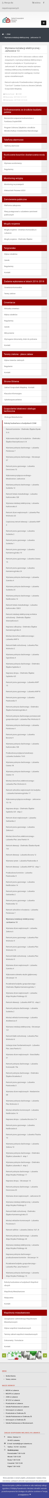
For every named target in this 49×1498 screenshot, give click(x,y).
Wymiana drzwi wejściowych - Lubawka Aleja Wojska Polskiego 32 (21, 994)
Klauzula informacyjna (13, 394)
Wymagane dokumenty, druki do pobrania (20, 339)
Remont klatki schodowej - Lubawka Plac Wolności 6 (22, 1037)
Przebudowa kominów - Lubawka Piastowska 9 (19, 874)
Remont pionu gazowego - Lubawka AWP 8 (23, 691)
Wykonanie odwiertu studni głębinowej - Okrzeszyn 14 (22, 976)
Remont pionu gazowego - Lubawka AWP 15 (22, 684)
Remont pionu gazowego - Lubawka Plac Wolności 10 (22, 948)
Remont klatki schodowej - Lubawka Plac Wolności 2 (22, 647)
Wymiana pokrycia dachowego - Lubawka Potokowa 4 (22, 727)
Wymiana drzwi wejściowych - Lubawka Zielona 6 (21, 930)
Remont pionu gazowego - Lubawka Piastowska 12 (20, 902)
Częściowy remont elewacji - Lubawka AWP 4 (23, 523)
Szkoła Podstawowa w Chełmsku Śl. (19, 1416)
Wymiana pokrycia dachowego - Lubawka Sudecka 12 (22, 486)
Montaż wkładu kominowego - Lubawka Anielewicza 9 (22, 1019)
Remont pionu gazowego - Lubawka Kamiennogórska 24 (20, 569)
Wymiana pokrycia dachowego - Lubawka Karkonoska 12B (22, 745)
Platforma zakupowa (12, 205)
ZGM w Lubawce (12, 1397)
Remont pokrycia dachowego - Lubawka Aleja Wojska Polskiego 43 (22, 1237)
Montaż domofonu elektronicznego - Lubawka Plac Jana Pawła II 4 (20, 838)
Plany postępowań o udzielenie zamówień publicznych (20, 213)
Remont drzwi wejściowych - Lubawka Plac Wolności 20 (23, 514)
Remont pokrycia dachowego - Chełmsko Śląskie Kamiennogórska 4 (22, 708)
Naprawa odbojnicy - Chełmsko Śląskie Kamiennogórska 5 (21, 628)
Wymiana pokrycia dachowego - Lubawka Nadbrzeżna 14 (22, 597)
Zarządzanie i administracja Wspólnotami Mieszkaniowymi (20, 1320)
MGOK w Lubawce (12, 1390)
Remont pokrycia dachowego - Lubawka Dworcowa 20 (22, 1188)
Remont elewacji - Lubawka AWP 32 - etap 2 (23, 1002)
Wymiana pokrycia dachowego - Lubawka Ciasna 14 (22, 773)
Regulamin (8, 366)
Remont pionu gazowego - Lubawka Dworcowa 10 (20, 467)
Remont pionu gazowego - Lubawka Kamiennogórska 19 (20, 551)
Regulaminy (8, 169)
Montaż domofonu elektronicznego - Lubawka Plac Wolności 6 (20, 782)
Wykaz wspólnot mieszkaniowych (17, 1328)
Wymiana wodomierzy (13, 163)
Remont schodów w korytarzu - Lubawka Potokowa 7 (22, 911)
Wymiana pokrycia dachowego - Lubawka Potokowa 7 (22, 449)
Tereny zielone (9, 294)
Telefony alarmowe (11, 146)
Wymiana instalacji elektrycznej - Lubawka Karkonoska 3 (22, 504)
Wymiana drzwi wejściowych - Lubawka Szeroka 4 (21, 967)
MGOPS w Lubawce (13, 1394)
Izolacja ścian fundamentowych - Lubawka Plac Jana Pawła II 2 (22, 1047)
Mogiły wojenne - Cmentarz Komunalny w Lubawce (20, 231)
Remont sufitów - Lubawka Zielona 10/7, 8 (22, 1230)
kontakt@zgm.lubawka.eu (22, 1444)
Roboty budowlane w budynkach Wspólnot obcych (21, 1283)
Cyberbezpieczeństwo (13, 400)
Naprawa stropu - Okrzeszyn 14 (18, 1181)
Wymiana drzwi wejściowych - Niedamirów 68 (22, 1093)
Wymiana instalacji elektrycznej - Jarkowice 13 (22, 37)
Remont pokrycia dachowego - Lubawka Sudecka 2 (22, 1010)
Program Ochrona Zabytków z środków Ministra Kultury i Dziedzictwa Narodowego (21, 129)
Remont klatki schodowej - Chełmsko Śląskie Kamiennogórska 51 (20, 1213)
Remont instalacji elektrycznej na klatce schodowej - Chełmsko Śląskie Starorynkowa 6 (21, 617)
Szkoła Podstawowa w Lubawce (17, 1407)
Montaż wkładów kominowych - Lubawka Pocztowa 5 (22, 1222)
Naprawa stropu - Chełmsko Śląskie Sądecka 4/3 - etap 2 (20, 810)
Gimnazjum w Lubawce (14, 1410)
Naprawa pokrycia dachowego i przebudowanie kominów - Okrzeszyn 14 (22, 1256)
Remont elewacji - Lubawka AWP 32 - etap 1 (23, 867)
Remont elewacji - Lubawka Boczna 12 (21, 855)
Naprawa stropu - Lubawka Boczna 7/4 (21, 1119)
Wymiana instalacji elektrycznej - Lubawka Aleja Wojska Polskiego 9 (22, 1203)
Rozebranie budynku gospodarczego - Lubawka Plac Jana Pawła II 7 (21, 1265)
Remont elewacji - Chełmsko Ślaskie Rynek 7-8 (23, 847)
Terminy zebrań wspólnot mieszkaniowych (21, 1334)
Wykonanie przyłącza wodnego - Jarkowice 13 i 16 (23, 801)
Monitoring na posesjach (14, 184)
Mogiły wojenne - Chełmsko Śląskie (18, 239)
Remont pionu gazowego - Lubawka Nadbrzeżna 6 (20, 1127)
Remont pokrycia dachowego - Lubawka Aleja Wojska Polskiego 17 (22, 1173)
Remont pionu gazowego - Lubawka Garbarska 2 (20, 893)
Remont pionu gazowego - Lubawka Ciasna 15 (23, 560)
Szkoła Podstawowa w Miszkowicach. (19, 1423)
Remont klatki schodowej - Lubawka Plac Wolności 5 (22, 957)
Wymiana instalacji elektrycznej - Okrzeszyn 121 (23, 1028)
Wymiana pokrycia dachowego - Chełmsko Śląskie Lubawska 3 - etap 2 (23, 1164)
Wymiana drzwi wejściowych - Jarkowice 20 (23, 1196)
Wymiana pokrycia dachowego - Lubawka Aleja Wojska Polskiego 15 (22, 1274)
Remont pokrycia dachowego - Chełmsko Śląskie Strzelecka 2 (22, 1074)
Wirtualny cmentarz (11, 308)
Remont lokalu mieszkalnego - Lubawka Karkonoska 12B (21, 495)
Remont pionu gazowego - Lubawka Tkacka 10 (23, 1136)
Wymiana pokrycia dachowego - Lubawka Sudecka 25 (22, 588)
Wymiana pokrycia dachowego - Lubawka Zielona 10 (22, 1145)
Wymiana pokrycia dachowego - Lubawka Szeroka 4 (22, 579)
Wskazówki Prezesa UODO (14, 190)
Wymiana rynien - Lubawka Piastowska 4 (22, 861)
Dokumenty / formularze (13, 1340)
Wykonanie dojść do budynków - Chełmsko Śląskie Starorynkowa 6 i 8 (23, 440)
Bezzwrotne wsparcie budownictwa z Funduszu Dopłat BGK (19, 119)
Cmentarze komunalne (13, 287)
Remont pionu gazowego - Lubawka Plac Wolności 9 (22, 939)
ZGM (8, 34)
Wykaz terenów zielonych (14, 360)
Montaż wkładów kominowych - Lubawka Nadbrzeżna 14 (22, 1111)
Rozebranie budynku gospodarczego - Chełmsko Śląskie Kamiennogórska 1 (21, 985)
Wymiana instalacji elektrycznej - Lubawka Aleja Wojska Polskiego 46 (22, 1246)
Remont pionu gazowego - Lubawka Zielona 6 (20, 828)
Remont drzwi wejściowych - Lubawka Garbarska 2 (21, 819)
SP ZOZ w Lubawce (13, 1400)
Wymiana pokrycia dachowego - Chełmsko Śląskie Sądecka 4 (23, 665)
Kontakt (7, 272)
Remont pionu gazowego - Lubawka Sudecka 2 (20, 532)
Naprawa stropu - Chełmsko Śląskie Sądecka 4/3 (20, 674)
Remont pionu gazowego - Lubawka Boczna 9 (20, 736)
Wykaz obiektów (10, 254)
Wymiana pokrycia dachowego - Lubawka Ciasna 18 (22, 764)
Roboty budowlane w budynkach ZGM (20, 423)
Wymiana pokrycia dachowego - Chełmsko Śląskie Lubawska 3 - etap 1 (23, 1154)
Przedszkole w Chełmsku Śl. (16, 1413)
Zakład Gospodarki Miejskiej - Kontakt (19, 387)
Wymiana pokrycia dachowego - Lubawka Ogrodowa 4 (22, 656)
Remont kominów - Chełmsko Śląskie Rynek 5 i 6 (23, 430)
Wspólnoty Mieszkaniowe (14, 1292)
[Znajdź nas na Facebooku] (44, 3)
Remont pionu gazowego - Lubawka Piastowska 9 (20, 699)
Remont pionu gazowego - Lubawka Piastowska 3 (20, 1084)
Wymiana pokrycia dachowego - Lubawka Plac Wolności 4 (22, 1102)
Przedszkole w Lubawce (14, 1403)
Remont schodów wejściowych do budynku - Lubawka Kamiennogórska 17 (23, 791)
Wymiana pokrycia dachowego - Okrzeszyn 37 (23, 458)
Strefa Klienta (11, 1376)
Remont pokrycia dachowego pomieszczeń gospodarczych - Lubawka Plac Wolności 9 (23, 717)
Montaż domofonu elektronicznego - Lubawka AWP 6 (20, 637)
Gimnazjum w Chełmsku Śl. (16, 1420)
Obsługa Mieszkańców (13, 417)
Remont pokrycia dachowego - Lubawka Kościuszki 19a (22, 1065)
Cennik (7, 260)
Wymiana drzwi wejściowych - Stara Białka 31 (22, 1056)
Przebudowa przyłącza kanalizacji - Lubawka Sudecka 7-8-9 (20, 754)
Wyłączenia (8, 1298)
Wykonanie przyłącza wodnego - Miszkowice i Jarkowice (19, 477)
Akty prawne (9, 333)
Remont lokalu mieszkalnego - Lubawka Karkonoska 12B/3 (21, 606)
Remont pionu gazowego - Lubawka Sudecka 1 (20, 542)
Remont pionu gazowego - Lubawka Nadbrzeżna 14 (20, 883)
